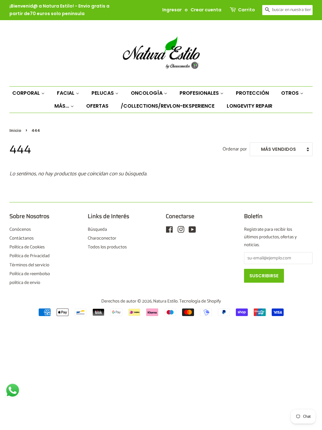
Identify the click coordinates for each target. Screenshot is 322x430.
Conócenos (20, 229)
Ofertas (97, 106)
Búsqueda (97, 229)
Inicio (15, 130)
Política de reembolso (29, 274)
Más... (62, 106)
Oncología (147, 93)
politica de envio (24, 282)
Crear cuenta (206, 10)
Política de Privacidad (29, 256)
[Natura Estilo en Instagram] (180, 231)
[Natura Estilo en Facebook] (169, 231)
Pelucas (103, 93)
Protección (252, 93)
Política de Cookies (27, 247)
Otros (290, 93)
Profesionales (200, 93)
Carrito (246, 10)
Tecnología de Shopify (200, 301)
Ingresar (172, 10)
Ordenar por (235, 149)
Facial (66, 93)
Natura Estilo (165, 301)
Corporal (26, 93)
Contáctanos (21, 238)
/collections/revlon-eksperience (167, 106)
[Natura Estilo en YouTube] (192, 231)
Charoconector (102, 238)
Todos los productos (107, 247)
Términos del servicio (29, 265)
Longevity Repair (249, 106)
